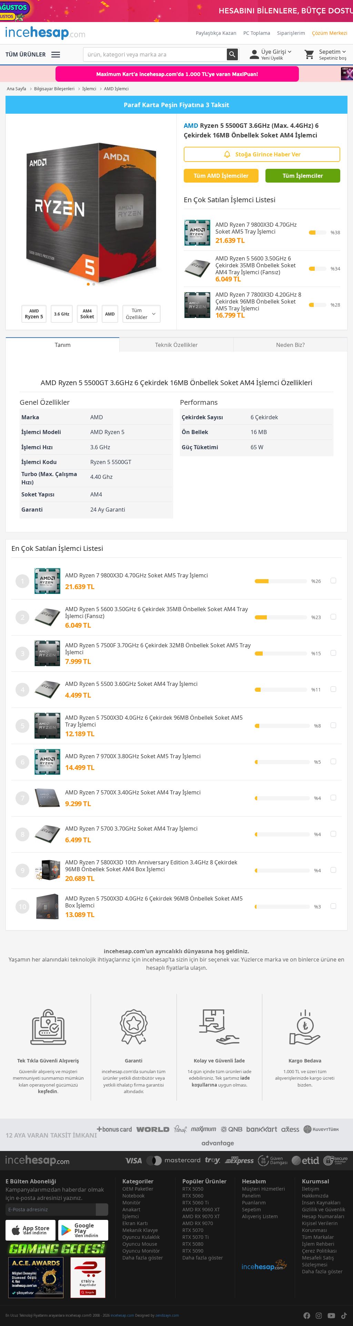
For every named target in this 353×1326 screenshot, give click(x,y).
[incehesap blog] (265, 1245)
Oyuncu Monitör (141, 1250)
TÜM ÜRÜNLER (26, 54)
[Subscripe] (102, 1209)
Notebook (133, 1195)
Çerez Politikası (319, 1250)
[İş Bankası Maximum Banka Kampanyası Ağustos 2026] (176, 73)
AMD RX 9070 (197, 1223)
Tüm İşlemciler (303, 175)
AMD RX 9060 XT (201, 1209)
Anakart (131, 1209)
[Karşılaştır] (333, 580)
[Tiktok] (344, 1315)
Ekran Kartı (135, 1223)
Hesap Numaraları (323, 1216)
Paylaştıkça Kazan (216, 33)
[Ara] (232, 54)
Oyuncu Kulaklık (141, 1237)
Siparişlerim (291, 33)
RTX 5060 (192, 1195)
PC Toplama (256, 33)
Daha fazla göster (142, 1257)
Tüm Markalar (318, 1237)
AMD (191, 125)
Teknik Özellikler (176, 345)
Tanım (63, 345)
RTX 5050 (192, 1188)
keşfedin (47, 1091)
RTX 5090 (192, 1250)
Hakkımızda (315, 1195)
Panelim (251, 1195)
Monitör (131, 1202)
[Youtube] (331, 1315)
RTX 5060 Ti (195, 1202)
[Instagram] (319, 1315)
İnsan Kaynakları (321, 1202)
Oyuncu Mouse (139, 1244)
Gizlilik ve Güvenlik (323, 1209)
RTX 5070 (192, 1230)
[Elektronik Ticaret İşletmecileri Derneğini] (305, 1160)
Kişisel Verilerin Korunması (320, 1226)
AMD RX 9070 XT (201, 1216)
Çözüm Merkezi (329, 33)
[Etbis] (87, 1277)
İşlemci (130, 1216)
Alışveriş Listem (260, 1216)
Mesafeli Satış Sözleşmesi (318, 1261)
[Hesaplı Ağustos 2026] (176, 11)
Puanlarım (254, 1202)
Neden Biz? (290, 345)
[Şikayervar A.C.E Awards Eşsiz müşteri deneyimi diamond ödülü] (35, 1277)
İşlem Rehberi (318, 1244)
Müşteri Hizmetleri (263, 1188)
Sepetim (251, 1209)
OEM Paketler (137, 1188)
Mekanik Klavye (140, 1230)
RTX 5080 (192, 1244)
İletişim (310, 1188)
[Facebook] (306, 1315)
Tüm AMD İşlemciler (221, 175)
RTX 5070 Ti (195, 1237)
